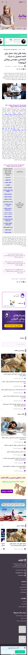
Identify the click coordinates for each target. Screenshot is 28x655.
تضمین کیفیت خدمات (21, 621)
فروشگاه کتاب (23, 592)
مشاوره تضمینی (20, 652)
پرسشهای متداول (22, 606)
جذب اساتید (23, 618)
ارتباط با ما (23, 604)
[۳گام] (21, 2)
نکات (19, 49)
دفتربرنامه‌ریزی (23, 587)
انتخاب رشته (23, 590)
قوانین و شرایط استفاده (21, 615)
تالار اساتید (23, 584)
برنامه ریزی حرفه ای (8, 652)
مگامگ (23, 49)
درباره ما (24, 601)
